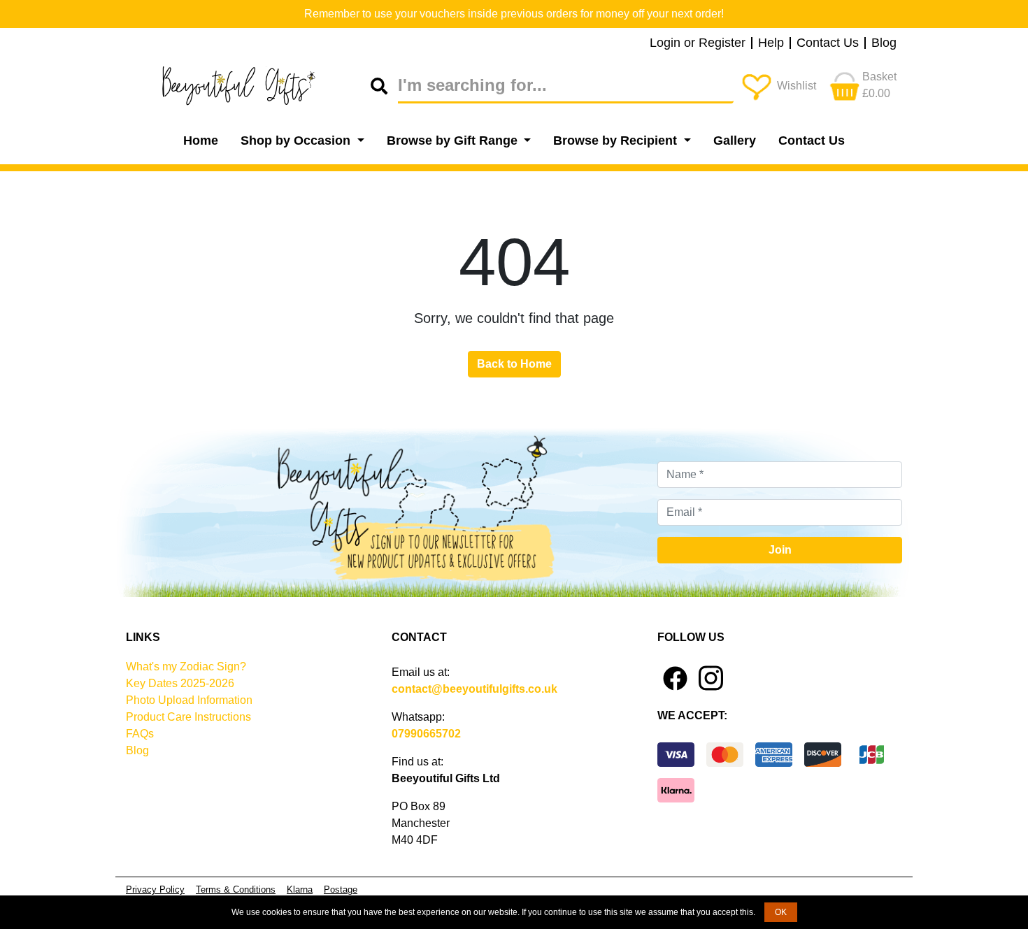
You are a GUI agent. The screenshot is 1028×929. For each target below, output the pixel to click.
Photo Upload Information (189, 700)
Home (200, 140)
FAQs (140, 734)
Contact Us (828, 43)
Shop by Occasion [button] (297, 140)
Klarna (300, 889)
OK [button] (781, 912)
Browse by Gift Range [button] (454, 140)
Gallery (734, 140)
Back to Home (514, 364)
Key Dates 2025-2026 (180, 683)
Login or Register (697, 43)
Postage (340, 889)
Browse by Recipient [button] (616, 140)
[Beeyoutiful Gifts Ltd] (248, 86)
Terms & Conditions (236, 889)
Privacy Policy (155, 889)
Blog (884, 43)
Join (780, 550)
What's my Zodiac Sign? (186, 666)
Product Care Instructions (188, 717)
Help (771, 43)
